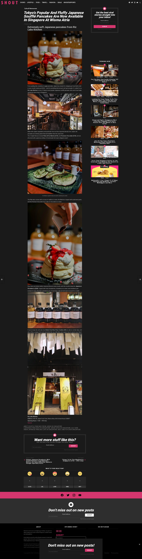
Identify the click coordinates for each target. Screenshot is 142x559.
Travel (44, 2)
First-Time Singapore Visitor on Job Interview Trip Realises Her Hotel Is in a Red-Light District (104, 162)
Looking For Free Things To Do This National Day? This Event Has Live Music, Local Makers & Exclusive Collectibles (104, 101)
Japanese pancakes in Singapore (37, 428)
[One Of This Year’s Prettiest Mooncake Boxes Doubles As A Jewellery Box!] (104, 132)
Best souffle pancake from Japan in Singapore (43, 426)
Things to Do (109, 96)
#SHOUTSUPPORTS (69, 2)
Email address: (50, 445)
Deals (60, 2)
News (106, 77)
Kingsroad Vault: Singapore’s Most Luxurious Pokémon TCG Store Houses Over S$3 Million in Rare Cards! (104, 121)
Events (22, 2)
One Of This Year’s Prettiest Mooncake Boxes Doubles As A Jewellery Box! (104, 142)
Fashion (52, 2)
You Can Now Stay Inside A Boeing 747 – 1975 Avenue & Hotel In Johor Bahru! (104, 81)
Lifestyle (30, 2)
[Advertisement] (104, 47)
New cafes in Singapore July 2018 (65, 428)
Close (139, 544)
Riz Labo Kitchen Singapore (69, 429)
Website (30, 423)
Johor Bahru (100, 77)
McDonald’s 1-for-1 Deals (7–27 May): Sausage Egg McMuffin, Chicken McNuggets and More (104, 182)
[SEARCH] (140, 2)
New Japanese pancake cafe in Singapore (41, 429)
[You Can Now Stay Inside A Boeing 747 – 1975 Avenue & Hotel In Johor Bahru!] (104, 70)
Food (38, 2)
